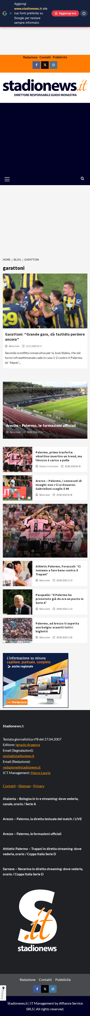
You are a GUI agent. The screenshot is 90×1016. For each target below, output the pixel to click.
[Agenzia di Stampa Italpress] (35, 680)
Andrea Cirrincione (48, 466)
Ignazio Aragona (28, 744)
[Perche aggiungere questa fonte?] (83, 13)
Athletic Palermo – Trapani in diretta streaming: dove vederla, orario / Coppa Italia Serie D (42, 851)
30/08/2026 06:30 (73, 466)
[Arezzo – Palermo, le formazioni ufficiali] (45, 410)
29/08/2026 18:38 (64, 494)
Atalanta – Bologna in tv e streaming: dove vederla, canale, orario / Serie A (40, 801)
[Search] (82, 178)
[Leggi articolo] (45, 301)
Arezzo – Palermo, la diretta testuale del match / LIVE (42, 819)
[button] (12, 179)
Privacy (38, 786)
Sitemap (24, 786)
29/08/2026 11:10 (64, 608)
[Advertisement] (45, 138)
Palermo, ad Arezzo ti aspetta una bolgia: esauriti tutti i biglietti (57, 627)
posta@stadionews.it (18, 756)
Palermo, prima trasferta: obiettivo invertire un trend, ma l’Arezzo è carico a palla (59, 456)
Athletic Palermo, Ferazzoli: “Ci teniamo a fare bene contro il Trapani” (58, 570)
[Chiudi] (10, 13)
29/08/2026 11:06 (64, 637)
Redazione (30, 57)
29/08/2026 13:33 (64, 580)
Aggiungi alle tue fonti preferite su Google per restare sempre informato (30, 13)
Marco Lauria (40, 773)
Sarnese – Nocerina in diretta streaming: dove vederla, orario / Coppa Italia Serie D (43, 871)
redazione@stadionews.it (22, 767)
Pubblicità (60, 57)
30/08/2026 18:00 (43, 551)
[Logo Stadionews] (38, 920)
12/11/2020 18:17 (34, 346)
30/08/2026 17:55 (35, 432)
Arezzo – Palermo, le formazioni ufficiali (41, 425)
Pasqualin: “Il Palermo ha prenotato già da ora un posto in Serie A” (59, 599)
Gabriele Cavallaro (19, 551)
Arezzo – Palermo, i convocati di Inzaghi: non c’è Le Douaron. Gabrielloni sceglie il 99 (59, 485)
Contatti (45, 57)
